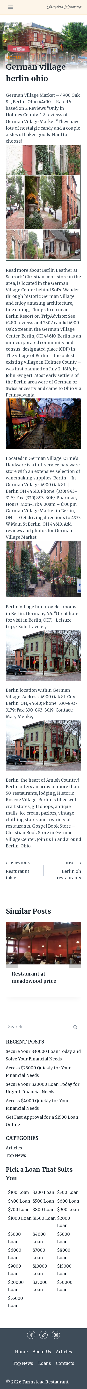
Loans (44, 1363)
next (75, 962)
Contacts (65, 1363)
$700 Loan (19, 1209)
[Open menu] (11, 7)
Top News (16, 1155)
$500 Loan (43, 1201)
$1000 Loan (20, 1218)
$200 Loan (43, 1192)
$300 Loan (68, 1192)
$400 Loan (19, 1201)
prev (12, 962)
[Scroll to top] (75, 1382)
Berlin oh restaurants (69, 871)
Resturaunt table (18, 871)
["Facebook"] (31, 1335)
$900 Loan (68, 1209)
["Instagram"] (56, 1335)
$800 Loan (43, 1209)
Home (21, 1351)
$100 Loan (18, 1192)
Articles (14, 57)
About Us (42, 1351)
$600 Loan (68, 1201)
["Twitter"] (43, 1335)
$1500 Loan (44, 1218)
